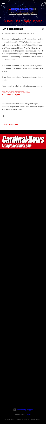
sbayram (28, 414)
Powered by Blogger (24, 410)
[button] (42, 29)
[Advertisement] (23, 390)
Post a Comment (11, 124)
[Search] (42, 5)
